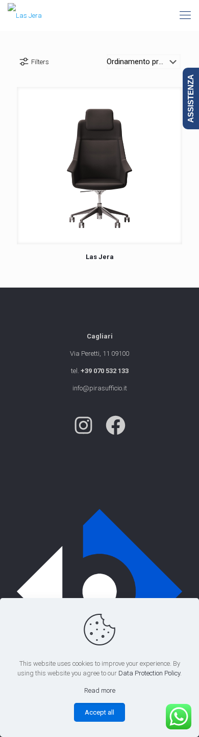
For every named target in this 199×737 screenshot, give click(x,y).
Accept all (99, 712)
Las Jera (100, 257)
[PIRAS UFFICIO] (25, 15)
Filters (40, 62)
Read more (99, 690)
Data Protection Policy (149, 673)
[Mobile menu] (185, 15)
